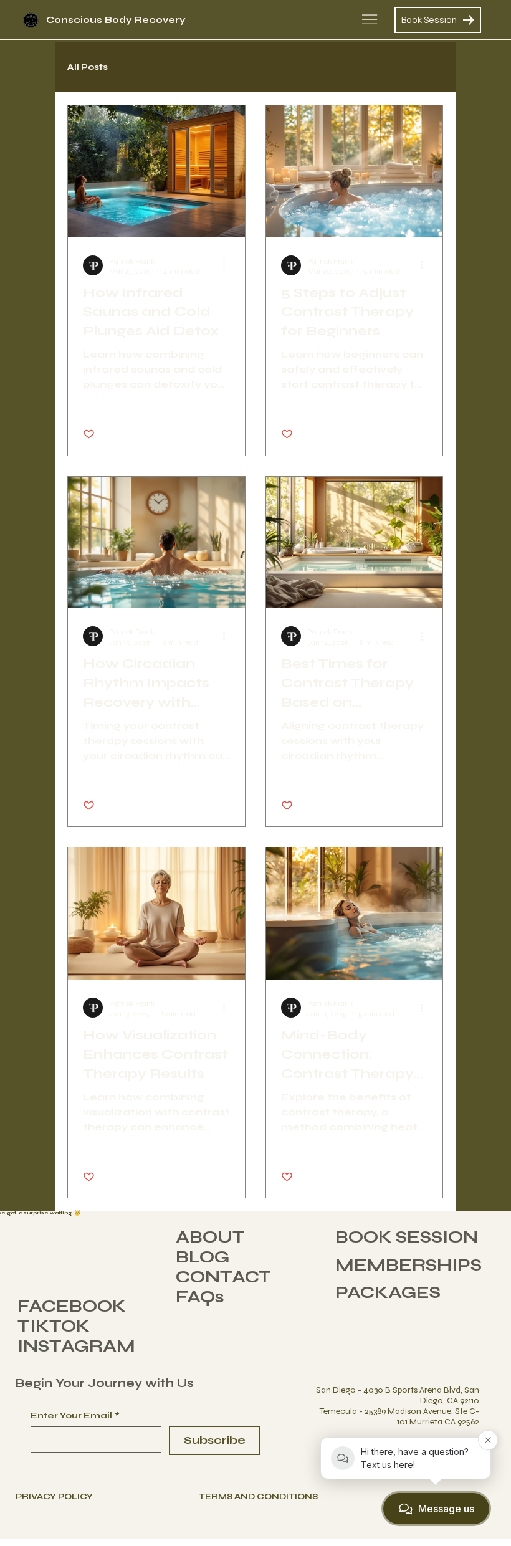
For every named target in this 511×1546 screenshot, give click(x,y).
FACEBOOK (71, 1306)
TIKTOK (53, 1326)
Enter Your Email (75, 1415)
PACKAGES (388, 1292)
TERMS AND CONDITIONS (258, 1497)
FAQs (200, 1297)
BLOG (202, 1257)
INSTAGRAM (76, 1346)
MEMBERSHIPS (408, 1265)
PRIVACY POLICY (54, 1497)
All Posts (87, 67)
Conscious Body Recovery (116, 20)
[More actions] (228, 265)
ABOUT (210, 1237)
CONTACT (223, 1277)
